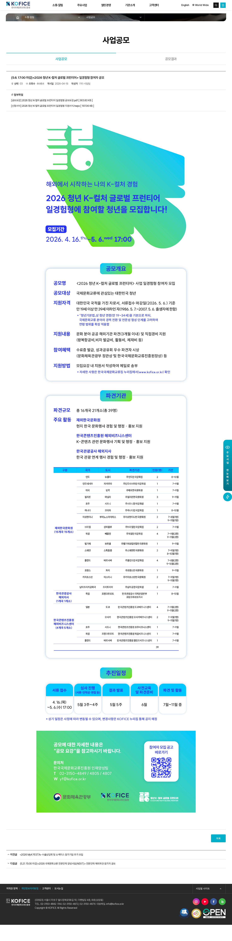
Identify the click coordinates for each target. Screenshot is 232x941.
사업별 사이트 (203, 888)
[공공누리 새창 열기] (214, 913)
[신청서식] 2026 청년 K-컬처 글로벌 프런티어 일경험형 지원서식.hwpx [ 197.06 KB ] (52, 105)
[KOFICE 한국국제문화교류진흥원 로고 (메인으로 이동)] (18, 5)
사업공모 (90, 17)
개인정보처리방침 (29, 888)
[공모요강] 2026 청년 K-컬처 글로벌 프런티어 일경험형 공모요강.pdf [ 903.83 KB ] (52, 100)
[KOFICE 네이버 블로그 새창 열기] (222, 901)
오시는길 (58, 888)
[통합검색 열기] (216, 5)
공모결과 (171, 59)
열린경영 (106, 5)
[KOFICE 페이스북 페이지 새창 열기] (213, 901)
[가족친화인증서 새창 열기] (196, 913)
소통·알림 (57, 5)
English (185, 5)
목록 (218, 838)
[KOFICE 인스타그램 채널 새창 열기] (196, 901)
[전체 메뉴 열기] (223, 5)
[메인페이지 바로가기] (17, 17)
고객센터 (154, 5)
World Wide (202, 5)
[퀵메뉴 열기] (227, 496)
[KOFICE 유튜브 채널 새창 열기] (204, 901)
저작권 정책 (12, 888)
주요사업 (82, 5)
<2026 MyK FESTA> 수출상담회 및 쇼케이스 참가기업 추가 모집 (51, 854)
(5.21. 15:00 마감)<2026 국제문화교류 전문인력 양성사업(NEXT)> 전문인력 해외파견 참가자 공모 (68, 863)
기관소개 (130, 5)
